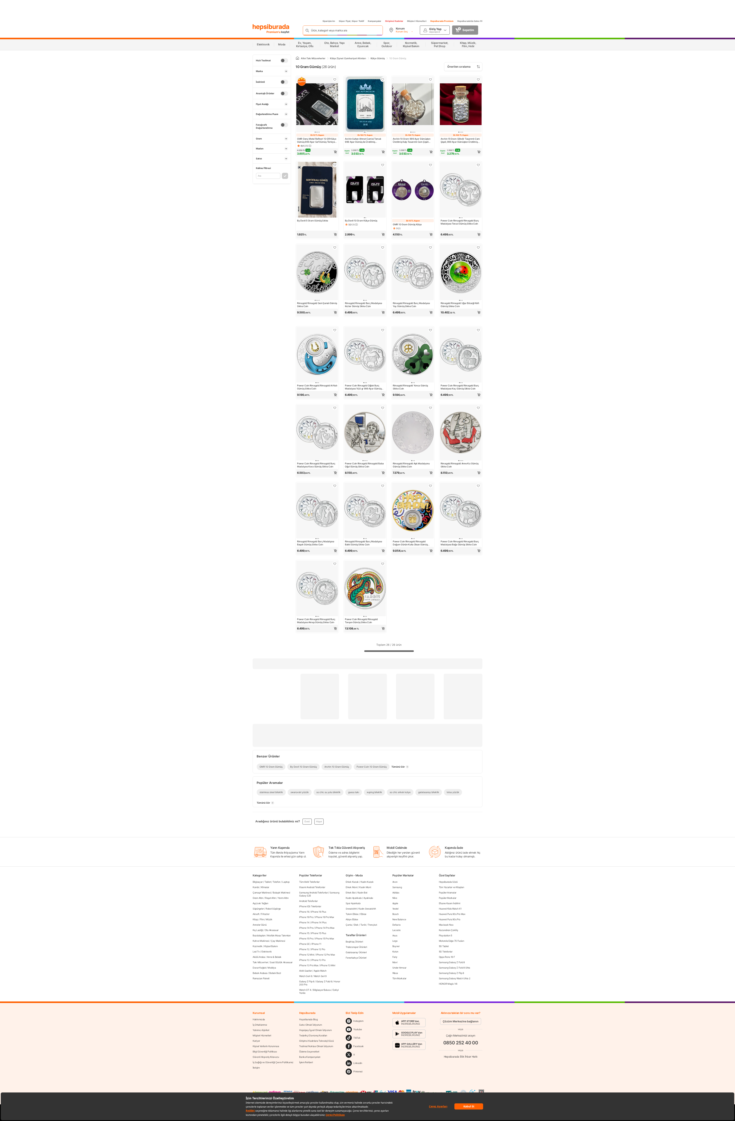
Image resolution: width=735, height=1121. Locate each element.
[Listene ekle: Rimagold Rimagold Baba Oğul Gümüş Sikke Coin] (382, 408)
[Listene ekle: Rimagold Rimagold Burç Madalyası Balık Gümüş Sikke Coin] (382, 485)
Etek (356, 924)
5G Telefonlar (445, 951)
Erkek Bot (350, 892)
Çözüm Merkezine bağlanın (461, 1021)
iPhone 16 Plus (318, 911)
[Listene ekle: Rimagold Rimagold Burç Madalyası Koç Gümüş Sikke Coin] (478, 330)
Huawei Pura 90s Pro (449, 919)
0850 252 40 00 (460, 1043)
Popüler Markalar (447, 897)
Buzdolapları (259, 935)
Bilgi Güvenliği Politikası (265, 1051)
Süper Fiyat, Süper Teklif (351, 21)
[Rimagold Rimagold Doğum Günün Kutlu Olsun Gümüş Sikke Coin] (413, 511)
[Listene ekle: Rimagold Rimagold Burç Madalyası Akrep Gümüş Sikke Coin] (334, 563)
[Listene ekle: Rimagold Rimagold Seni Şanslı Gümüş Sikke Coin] (334, 247)
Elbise (363, 914)
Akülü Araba (259, 956)
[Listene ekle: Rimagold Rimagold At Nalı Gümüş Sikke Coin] (334, 330)
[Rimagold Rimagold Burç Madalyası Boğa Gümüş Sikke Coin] (461, 511)
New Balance (399, 919)
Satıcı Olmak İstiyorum (310, 1024)
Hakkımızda (259, 1019)
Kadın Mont (365, 887)
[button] (317, 152)
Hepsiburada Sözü (448, 881)
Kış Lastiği (258, 930)
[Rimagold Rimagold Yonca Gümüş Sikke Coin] (413, 355)
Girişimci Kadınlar (394, 21)
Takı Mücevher (260, 962)
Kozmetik (257, 946)
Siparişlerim (329, 21)
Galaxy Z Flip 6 (306, 981)
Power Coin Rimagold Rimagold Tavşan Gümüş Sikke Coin (361, 621)
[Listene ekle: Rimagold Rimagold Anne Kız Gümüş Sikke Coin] (478, 408)
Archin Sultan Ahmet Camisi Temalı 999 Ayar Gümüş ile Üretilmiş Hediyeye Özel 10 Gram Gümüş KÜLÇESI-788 (363, 140)
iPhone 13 (304, 960)
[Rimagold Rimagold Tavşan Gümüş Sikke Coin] (365, 589)
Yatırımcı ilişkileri (261, 1030)
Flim (262, 919)
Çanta (349, 924)
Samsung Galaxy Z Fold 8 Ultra (454, 967)
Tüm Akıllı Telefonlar (309, 881)
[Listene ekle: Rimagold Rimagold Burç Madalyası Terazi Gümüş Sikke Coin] (478, 165)
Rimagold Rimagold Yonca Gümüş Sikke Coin (410, 387)
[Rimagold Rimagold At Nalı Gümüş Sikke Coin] (317, 355)
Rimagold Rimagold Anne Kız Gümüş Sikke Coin (459, 465)
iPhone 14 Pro (306, 927)
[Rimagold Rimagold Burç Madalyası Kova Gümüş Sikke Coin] (317, 433)
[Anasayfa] (297, 58)
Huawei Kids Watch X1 (450, 908)
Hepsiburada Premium (441, 21)
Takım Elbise (352, 914)
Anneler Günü (259, 924)
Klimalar (265, 887)
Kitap (255, 919)
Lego (395, 940)
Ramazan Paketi (261, 978)
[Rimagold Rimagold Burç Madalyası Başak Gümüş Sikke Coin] (317, 511)
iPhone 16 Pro (306, 917)
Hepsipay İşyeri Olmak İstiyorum (315, 1030)
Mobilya (272, 967)
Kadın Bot (362, 892)
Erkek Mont (351, 887)
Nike (394, 897)
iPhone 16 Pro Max (324, 917)
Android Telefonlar (308, 901)
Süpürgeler (258, 908)
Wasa (395, 973)
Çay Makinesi (278, 940)
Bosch (395, 914)
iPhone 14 (304, 922)
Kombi (256, 887)
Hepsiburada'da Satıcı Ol (469, 21)
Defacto (396, 924)
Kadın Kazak (367, 881)
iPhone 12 (304, 949)
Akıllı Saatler (305, 970)
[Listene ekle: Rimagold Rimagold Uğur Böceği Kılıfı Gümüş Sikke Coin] (478, 247)
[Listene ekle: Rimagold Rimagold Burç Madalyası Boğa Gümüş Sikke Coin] (478, 485)
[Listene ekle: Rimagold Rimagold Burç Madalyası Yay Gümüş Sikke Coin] (430, 247)
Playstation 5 (445, 935)
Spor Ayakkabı (353, 903)
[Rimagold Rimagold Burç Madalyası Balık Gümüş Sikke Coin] (365, 511)
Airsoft (256, 914)
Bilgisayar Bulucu (322, 989)
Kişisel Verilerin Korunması (266, 1046)
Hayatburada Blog (308, 1019)
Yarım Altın (283, 897)
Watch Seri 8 (305, 976)
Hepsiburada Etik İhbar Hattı (460, 1056)
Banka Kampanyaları (309, 1056)
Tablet (268, 881)
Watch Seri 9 (320, 976)
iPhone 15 (304, 933)
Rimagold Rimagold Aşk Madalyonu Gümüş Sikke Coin (411, 465)
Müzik (269, 919)
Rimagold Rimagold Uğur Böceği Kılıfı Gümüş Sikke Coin (460, 305)
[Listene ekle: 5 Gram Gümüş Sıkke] (334, 165)
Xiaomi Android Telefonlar (312, 887)
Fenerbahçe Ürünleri (356, 957)
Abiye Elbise (352, 919)
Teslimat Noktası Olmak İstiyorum (316, 1046)
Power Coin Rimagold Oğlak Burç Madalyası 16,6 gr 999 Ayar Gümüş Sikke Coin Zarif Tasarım (363, 387)
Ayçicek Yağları (260, 903)
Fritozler (265, 914)
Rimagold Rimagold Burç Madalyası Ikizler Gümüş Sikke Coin (363, 305)
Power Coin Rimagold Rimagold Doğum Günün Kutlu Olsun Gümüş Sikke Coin (410, 543)
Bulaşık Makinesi (281, 892)
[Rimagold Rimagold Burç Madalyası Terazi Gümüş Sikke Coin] (461, 190)
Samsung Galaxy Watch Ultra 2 (454, 978)
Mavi (395, 962)
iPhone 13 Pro (318, 960)
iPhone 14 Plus (319, 922)
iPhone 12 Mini (306, 954)
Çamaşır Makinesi (262, 892)
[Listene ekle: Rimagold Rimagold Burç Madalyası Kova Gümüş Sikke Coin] (334, 408)
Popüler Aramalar (447, 892)
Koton (395, 951)
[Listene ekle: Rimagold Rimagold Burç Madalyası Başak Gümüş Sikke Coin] (334, 485)
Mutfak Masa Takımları (279, 935)
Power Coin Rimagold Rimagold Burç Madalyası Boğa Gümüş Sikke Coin (460, 543)
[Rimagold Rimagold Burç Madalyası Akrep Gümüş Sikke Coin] (317, 589)
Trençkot (372, 924)
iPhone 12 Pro (318, 949)
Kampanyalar (374, 21)
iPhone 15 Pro (306, 938)
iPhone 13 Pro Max (308, 965)
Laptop (285, 881)
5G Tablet (444, 946)
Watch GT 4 (305, 989)
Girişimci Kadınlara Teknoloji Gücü (316, 1040)
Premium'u (273, 32)
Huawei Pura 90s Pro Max (452, 914)
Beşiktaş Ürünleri (354, 941)
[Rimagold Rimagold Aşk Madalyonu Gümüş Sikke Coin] (413, 433)
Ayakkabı (368, 897)
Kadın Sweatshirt (367, 908)
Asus (394, 935)
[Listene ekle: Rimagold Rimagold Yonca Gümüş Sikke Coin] (430, 330)
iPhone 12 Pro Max (325, 954)
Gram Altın (258, 897)
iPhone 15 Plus (318, 933)
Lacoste (396, 930)
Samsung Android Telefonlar (313, 892)
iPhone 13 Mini (327, 965)
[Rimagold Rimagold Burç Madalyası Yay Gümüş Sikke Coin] (413, 272)
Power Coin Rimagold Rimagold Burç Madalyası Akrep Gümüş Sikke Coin (316, 621)
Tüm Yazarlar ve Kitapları (451, 887)
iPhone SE (304, 943)
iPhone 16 (304, 911)
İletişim (256, 1067)
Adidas (395, 892)
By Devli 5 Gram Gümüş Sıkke (312, 220)
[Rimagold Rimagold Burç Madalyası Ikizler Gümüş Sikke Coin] (365, 272)
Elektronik (266, 951)
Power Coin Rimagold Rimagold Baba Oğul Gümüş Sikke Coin (364, 465)
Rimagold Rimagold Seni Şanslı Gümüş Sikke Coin (317, 305)
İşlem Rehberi (306, 1062)
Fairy (395, 956)
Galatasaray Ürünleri (356, 952)
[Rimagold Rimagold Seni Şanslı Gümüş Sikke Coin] (317, 272)
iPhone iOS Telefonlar (310, 906)
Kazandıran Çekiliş (448, 930)
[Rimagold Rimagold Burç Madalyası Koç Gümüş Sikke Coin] (461, 355)
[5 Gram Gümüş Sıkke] (317, 190)
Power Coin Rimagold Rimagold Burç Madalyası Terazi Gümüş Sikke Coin (460, 222)
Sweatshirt (351, 908)
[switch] (284, 60)
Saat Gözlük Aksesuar (281, 962)
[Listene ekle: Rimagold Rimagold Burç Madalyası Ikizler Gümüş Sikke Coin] (382, 247)
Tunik (363, 924)
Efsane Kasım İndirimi (449, 903)
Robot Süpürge (273, 908)
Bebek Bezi (275, 973)
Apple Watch (320, 970)
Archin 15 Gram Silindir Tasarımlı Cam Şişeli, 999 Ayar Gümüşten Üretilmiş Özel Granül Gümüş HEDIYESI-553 (460, 140)
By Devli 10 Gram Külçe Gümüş (361, 220)
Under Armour (399, 967)
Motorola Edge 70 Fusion (451, 940)
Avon (395, 881)
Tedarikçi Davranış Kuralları (313, 1035)
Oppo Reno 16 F (447, 956)
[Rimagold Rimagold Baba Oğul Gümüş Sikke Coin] (365, 433)
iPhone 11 (316, 943)
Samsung (397, 887)
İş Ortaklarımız (260, 1024)
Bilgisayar (258, 881)
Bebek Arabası (260, 973)
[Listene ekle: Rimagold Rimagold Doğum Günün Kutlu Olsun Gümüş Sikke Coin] (430, 485)
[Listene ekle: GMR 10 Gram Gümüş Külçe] (430, 165)
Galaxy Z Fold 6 (324, 981)
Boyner (396, 946)
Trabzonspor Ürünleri (356, 947)
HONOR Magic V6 (448, 983)
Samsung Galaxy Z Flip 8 (451, 973)
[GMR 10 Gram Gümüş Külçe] (413, 190)
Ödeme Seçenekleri (309, 1051)
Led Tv (256, 951)
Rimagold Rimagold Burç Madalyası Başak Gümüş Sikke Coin (315, 543)
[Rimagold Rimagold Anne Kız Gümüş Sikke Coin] (461, 433)
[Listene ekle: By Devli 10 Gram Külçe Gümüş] (382, 165)
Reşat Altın (270, 897)
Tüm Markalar (399, 978)
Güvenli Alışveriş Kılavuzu (266, 1056)
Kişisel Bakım (271, 946)
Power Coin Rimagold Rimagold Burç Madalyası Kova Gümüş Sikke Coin (316, 465)
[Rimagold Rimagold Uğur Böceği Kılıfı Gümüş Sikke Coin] (461, 272)
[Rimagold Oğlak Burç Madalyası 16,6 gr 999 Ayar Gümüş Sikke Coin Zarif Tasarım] (365, 355)
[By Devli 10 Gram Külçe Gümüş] (365, 190)
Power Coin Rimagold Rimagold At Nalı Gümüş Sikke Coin (317, 387)
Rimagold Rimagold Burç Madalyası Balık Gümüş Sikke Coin (363, 543)
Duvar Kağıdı (259, 967)
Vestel (395, 908)
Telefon (276, 881)
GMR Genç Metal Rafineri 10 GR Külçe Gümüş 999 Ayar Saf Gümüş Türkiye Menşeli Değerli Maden (316, 140)
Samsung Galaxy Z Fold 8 (452, 962)
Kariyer (256, 1040)
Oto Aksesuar (271, 930)
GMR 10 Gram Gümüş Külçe (407, 224)
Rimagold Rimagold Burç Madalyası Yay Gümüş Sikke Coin (411, 305)
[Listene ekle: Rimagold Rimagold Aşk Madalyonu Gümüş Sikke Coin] (430, 408)
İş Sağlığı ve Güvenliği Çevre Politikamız (273, 1062)
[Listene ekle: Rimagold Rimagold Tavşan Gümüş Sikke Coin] (382, 563)
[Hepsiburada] (271, 27)
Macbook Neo (446, 924)
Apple (395, 903)
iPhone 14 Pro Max (324, 927)
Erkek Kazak (352, 881)
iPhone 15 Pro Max (324, 938)
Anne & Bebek (274, 956)
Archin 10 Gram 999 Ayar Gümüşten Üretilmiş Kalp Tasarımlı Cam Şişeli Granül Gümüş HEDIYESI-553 (411, 140)
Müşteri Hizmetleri (416, 21)
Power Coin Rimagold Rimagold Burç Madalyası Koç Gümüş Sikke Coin (460, 387)
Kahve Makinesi (261, 940)
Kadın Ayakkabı (354, 897)
